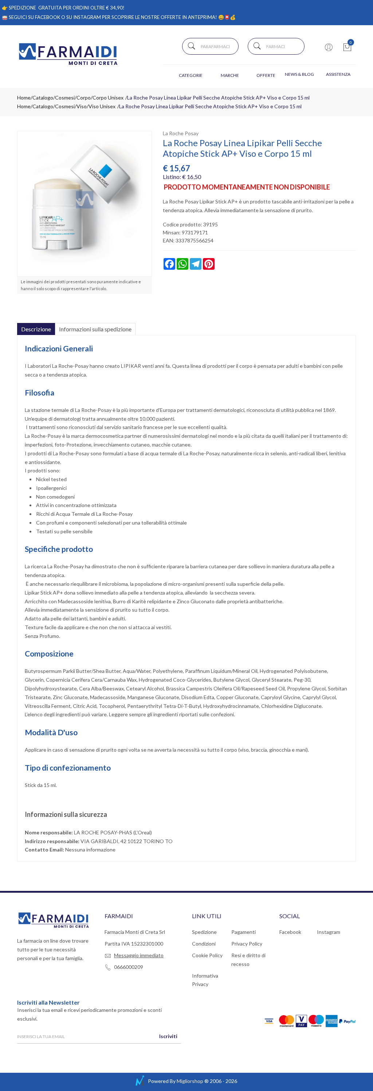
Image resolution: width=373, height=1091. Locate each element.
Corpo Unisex (108, 97)
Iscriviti (168, 1036)
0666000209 (128, 967)
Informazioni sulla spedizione (95, 329)
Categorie (191, 75)
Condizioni (204, 943)
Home (24, 97)
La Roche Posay (181, 133)
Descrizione (36, 329)
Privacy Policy (246, 943)
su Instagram (83, 17)
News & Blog (299, 74)
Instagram (328, 932)
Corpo (83, 97)
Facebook (290, 932)
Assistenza (338, 74)
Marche (230, 75)
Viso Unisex (102, 106)
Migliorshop (190, 1081)
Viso (81, 106)
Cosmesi (65, 97)
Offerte (265, 75)
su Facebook (44, 17)
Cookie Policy (207, 955)
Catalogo (42, 97)
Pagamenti (243, 932)
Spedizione (204, 932)
